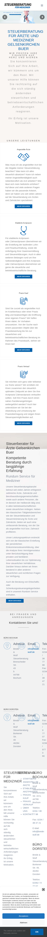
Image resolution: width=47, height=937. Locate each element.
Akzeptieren (23, 916)
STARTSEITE (29, 779)
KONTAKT (28, 814)
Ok (37, 932)
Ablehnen (23, 923)
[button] (43, 889)
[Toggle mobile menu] (42, 5)
